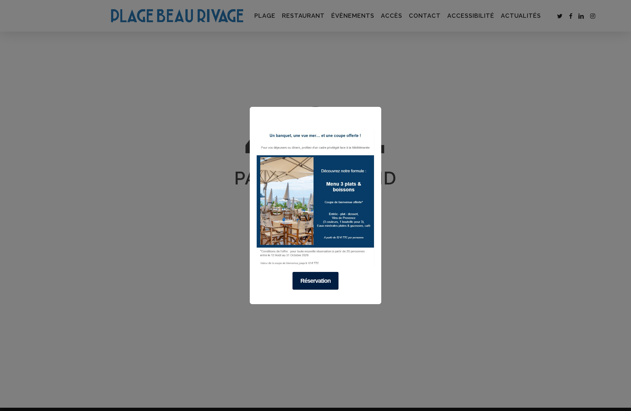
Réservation (315, 281)
